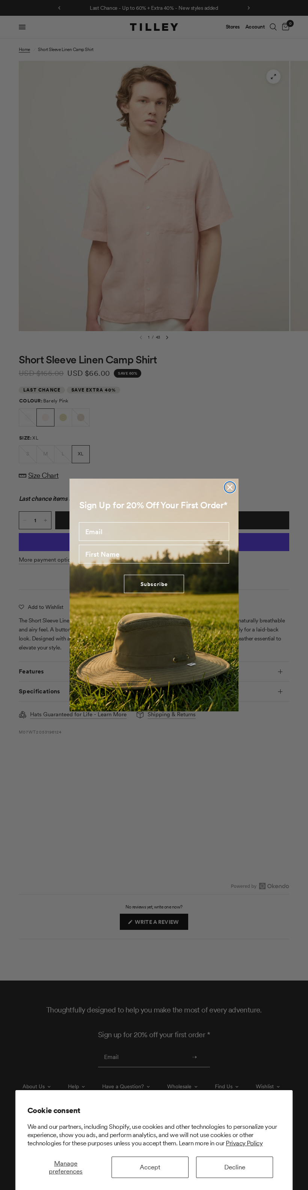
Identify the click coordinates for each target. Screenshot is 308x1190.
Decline (234, 1167)
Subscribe (154, 584)
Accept (150, 1167)
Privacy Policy (244, 1143)
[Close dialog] (230, 487)
